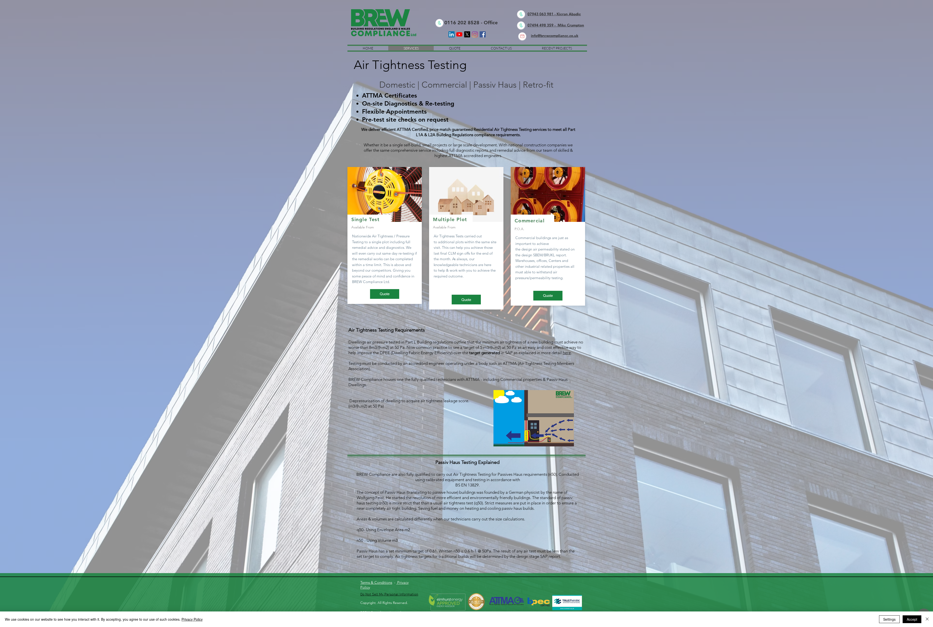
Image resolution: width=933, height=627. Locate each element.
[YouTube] (459, 34)
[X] (467, 34)
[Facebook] (483, 34)
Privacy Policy (192, 619)
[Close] (927, 619)
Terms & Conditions (376, 582)
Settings (889, 619)
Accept (912, 619)
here (567, 352)
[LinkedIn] (452, 34)
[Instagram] (475, 34)
